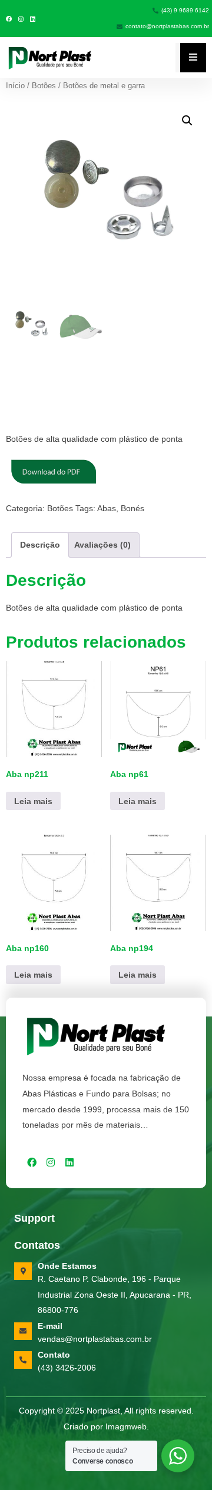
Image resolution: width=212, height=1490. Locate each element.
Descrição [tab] (40, 544)
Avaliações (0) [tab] (102, 544)
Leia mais (33, 801)
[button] (187, 120)
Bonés (132, 508)
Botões (44, 85)
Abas (106, 508)
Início (15, 85)
